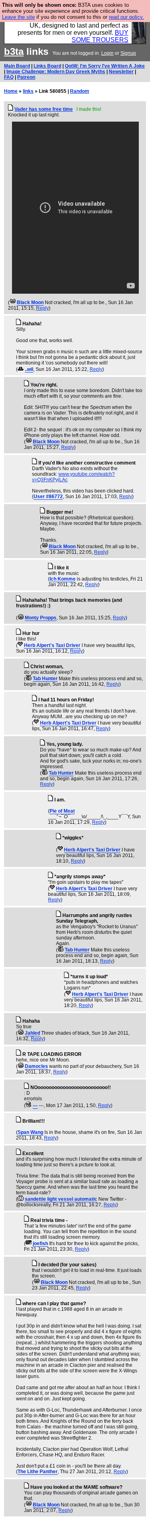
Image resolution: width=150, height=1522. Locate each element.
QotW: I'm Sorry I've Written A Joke (105, 66)
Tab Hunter (45, 678)
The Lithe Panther (38, 1471)
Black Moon (30, 302)
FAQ (9, 77)
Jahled (32, 1033)
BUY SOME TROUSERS (100, 36)
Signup (128, 53)
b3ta (14, 51)
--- (35, 1105)
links (28, 91)
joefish (40, 1243)
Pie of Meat (62, 811)
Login (107, 53)
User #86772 (48, 496)
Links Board (47, 66)
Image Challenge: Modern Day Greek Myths (55, 71)
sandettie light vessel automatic (61, 1199)
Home (11, 91)
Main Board (17, 66)
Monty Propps (40, 618)
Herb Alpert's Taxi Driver (52, 645)
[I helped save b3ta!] (13, 302)
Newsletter (121, 71)
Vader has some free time (43, 109)
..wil (29, 369)
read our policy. (126, 17)
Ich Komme (63, 579)
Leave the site (18, 17)
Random (79, 91)
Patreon (26, 77)
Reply (42, 308)
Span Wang (30, 1132)
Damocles (36, 1066)
